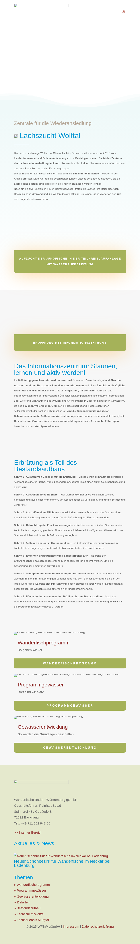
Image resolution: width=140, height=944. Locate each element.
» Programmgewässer (30, 890)
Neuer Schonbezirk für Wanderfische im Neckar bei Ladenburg (62, 863)
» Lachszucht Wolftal (29, 914)
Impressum (71, 926)
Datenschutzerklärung (98, 926)
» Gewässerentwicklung (31, 896)
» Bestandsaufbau (27, 908)
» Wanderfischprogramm (32, 885)
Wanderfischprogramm (70, 663)
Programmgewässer (70, 705)
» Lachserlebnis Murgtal (31, 920)
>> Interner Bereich (28, 832)
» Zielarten (22, 902)
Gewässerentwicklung (70, 747)
